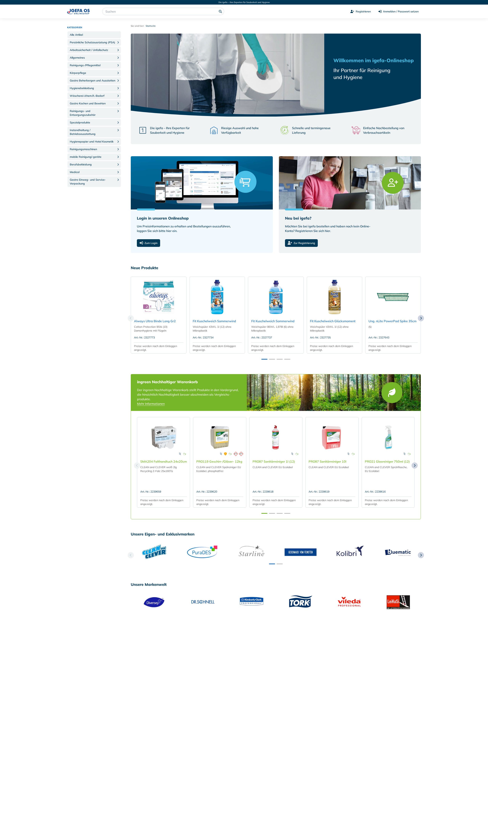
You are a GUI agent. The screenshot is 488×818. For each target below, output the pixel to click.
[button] (94, 34)
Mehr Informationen (151, 404)
